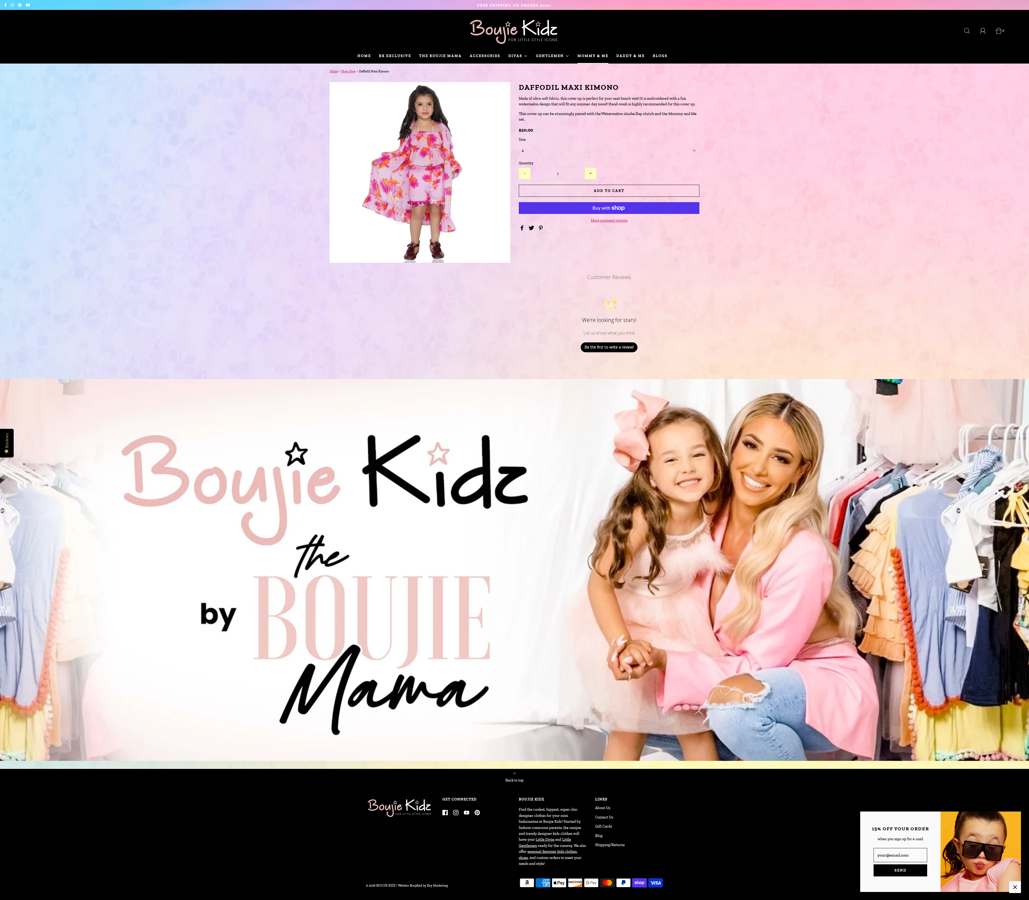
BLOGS (660, 56)
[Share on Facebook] (523, 228)
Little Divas (545, 839)
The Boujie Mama (440, 56)
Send (900, 870)
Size (522, 139)
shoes (523, 857)
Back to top (514, 780)
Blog (599, 836)
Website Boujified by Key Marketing (423, 885)
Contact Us (604, 817)
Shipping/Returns (610, 845)
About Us (602, 808)
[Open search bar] (970, 31)
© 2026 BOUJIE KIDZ (381, 885)
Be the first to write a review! (609, 347)
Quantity (526, 163)
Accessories (485, 56)
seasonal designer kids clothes (552, 851)
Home (364, 56)
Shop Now (348, 71)
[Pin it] (542, 228)
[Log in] (986, 31)
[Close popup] (1015, 887)
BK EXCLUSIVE (395, 56)
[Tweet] (532, 228)
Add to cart (609, 190)
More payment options (609, 220)
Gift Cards (603, 826)
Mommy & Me (592, 56)
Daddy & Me (630, 56)
